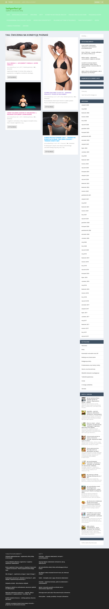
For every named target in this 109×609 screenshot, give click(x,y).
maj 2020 (84, 242)
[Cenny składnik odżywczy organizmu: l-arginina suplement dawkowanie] (23, 96)
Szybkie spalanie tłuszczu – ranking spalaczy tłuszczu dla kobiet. (57, 93)
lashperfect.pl (13, 67)
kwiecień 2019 (85, 258)
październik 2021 (86, 195)
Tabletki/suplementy (85, 20)
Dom (8, 15)
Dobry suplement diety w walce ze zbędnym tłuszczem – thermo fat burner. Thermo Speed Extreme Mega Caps (20, 568)
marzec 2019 (85, 261)
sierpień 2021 (85, 199)
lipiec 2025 (84, 148)
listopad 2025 (85, 132)
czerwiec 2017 (85, 316)
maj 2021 (84, 203)
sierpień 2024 (85, 175)
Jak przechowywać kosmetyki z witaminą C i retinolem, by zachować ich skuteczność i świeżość (91, 464)
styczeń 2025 (85, 167)
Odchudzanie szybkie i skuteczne (22, 2)
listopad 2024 (85, 171)
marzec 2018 (85, 293)
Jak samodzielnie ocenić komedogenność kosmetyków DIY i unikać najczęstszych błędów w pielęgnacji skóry (91, 489)
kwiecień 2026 (85, 113)
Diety (41, 15)
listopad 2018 (85, 273)
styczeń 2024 (85, 179)
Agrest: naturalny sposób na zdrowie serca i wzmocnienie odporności (51, 587)
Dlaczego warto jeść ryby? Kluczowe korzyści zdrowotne (54, 592)
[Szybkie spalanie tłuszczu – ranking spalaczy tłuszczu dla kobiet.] (60, 63)
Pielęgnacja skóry (95, 15)
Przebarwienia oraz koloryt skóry (19, 20)
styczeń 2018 (85, 301)
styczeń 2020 (85, 250)
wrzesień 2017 (85, 305)
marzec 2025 (85, 164)
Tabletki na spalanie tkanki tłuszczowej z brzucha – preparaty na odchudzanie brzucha (19, 604)
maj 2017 (84, 320)
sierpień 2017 (85, 308)
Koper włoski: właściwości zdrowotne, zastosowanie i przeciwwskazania (89, 47)
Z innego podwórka (13, 26)
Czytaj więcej (12, 77)
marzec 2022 (85, 191)
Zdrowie (25, 26)
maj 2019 (84, 254)
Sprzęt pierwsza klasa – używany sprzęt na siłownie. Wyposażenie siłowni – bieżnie (91, 400)
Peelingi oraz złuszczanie (77, 15)
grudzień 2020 (85, 222)
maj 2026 (84, 109)
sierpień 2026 (85, 105)
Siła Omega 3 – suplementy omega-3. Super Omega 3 (22, 64)
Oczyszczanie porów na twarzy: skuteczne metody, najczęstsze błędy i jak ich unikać (92, 439)
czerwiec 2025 (85, 152)
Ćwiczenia (33, 15)
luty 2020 (84, 246)
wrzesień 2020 (85, 234)
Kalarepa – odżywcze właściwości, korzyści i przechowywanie (51, 557)
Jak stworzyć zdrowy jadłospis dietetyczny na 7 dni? (94, 476)
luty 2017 (84, 332)
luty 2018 (84, 297)
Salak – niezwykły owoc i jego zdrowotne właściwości (53, 578)
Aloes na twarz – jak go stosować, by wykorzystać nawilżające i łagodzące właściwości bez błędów (91, 425)
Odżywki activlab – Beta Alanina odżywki (16, 583)
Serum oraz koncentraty (42, 20)
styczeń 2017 (85, 336)
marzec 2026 (85, 116)
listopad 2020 (85, 226)
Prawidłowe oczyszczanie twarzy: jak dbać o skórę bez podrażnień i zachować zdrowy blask (92, 515)
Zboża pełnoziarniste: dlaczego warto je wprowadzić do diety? (93, 450)
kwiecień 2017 (85, 324)
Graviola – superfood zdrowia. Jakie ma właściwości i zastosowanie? (53, 582)
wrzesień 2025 (85, 140)
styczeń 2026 (85, 124)
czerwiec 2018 (85, 281)
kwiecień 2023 (85, 183)
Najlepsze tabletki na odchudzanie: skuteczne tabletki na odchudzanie (20, 587)
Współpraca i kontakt (20, 15)
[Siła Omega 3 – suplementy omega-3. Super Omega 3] (23, 49)
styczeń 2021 (85, 218)
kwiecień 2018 (85, 289)
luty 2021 (84, 214)
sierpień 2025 (85, 144)
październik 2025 (86, 136)
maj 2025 (84, 156)
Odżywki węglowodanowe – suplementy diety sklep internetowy (19, 557)
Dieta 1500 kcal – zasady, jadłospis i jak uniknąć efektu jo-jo (91, 52)
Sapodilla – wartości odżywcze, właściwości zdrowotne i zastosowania (94, 413)
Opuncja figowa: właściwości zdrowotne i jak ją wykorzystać (52, 562)
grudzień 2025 (85, 128)
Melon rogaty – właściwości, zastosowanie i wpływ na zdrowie (91, 58)
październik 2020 (86, 230)
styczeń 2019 (85, 269)
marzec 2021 (85, 211)
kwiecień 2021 (85, 207)
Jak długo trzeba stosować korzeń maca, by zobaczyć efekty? (54, 573)
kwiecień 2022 (85, 187)
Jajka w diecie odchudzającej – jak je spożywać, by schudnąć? (92, 71)
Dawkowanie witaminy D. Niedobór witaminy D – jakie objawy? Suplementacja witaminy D (20, 578)
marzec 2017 (85, 328)
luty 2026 (84, 120)
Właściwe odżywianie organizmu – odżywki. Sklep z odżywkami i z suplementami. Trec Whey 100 (19, 593)
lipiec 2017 (84, 312)
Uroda (97, 20)
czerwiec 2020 (85, 238)
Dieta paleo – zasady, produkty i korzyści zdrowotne (53, 596)
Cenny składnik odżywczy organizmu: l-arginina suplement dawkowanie (22, 113)
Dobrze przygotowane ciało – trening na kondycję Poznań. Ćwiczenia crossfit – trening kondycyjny (59, 139)
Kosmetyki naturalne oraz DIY (55, 15)
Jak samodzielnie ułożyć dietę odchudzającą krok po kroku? (53, 567)
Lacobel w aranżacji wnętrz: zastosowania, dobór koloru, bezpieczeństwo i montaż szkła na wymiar (91, 65)
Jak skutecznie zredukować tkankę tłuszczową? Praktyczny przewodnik (94, 502)
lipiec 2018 (84, 277)
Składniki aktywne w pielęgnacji (65, 20)
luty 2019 (84, 265)
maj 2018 (84, 285)
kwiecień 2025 (85, 160)
